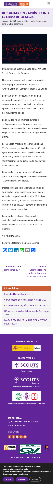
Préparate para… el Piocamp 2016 (13, 268)
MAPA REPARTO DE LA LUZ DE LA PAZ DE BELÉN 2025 (25, 322)
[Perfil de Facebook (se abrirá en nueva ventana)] (9, 437)
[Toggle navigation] (49, 3)
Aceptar (9, 479)
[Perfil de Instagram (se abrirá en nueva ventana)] (21, 437)
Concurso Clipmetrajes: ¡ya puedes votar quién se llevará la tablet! (36, 271)
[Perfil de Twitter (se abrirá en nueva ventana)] (13, 437)
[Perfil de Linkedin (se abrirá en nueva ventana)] (25, 437)
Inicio (4, 21)
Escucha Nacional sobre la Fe (18, 294)
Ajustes (35, 479)
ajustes (24, 474)
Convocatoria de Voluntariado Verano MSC (25, 299)
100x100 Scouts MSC (18, 21)
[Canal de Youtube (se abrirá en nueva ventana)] (17, 437)
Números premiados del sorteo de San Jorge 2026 (26, 313)
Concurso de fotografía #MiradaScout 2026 (26, 305)
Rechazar (21, 479)
